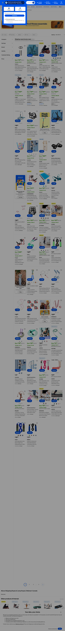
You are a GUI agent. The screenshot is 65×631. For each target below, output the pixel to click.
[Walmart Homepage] (3, 2)
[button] (47, 2)
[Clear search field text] (30, 2)
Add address (14, 15)
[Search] (33, 3)
